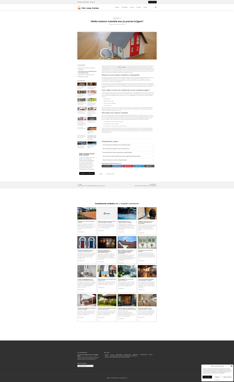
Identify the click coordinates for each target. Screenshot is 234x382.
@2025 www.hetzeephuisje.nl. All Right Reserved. (117, 377)
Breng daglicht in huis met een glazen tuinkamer (126, 280)
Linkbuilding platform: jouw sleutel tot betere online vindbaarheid (123, 355)
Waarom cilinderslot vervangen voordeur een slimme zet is (86, 251)
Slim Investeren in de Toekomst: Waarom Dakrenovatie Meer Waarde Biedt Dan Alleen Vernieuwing (126, 252)
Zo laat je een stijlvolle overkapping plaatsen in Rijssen (86, 309)
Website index (135, 354)
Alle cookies (207, 377)
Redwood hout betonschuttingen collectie (90, 132)
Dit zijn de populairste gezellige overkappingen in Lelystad (146, 280)
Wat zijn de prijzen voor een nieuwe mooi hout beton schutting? (81, 136)
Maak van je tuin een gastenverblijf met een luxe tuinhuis (107, 309)
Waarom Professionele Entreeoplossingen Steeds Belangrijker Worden (104, 251)
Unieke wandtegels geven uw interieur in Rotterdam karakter (86, 280)
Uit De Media (124, 7)
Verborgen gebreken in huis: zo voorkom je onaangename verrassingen (146, 222)
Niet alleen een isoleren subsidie (86, 74)
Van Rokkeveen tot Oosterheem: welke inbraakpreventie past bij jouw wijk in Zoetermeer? (91, 113)
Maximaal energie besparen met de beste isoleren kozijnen (81, 103)
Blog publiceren (127, 354)
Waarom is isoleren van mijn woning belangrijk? (128, 160)
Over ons (132, 7)
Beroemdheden (119, 354)
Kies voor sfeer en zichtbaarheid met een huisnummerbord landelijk (127, 309)
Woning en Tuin (117, 18)
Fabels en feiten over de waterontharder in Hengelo (91, 146)
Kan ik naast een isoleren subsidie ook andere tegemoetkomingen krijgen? (128, 156)
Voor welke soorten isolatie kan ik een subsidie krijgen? (128, 144)
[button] (231, 366)
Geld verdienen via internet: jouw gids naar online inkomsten (117, 357)
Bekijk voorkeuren (227, 377)
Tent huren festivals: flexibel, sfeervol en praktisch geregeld (81, 146)
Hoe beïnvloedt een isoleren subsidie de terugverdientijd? (128, 152)
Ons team (138, 7)
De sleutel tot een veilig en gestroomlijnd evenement (81, 87)
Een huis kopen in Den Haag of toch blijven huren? (107, 280)
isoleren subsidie (122, 67)
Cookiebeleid (216, 379)
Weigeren (217, 377)
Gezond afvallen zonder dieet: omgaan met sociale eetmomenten (81, 112)
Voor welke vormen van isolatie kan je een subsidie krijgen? (87, 72)
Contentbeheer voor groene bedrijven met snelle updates (81, 95)
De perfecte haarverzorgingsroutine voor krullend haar (91, 87)
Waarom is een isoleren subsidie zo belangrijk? (86, 68)
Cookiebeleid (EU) (143, 354)
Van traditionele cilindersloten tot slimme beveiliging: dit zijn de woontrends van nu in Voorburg (81, 123)
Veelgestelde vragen (83, 76)
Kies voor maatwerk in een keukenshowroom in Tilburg (145, 309)
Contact (145, 7)
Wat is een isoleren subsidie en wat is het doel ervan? (128, 148)
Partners (117, 7)
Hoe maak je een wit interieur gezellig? (145, 251)
